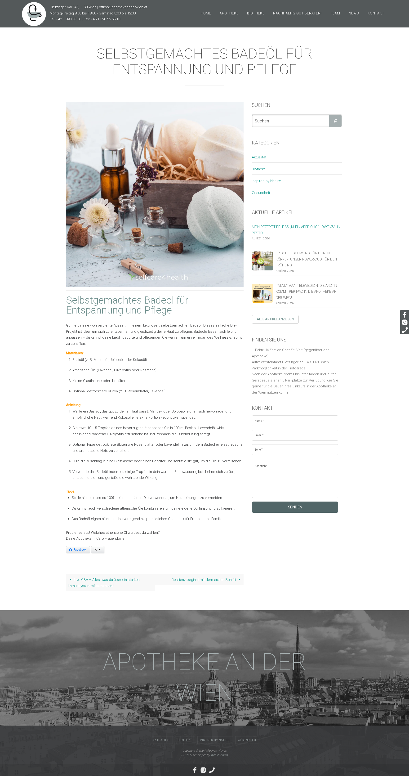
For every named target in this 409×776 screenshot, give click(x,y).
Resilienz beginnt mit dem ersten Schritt (204, 580)
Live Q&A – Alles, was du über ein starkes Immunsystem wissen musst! (104, 583)
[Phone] (404, 329)
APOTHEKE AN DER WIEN (205, 677)
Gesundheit (261, 193)
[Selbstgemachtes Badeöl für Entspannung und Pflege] (158, 194)
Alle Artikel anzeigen (275, 319)
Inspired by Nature (266, 181)
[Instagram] (404, 322)
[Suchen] (335, 121)
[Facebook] (404, 314)
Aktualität (259, 157)
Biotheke (259, 169)
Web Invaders (219, 755)
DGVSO (185, 755)
